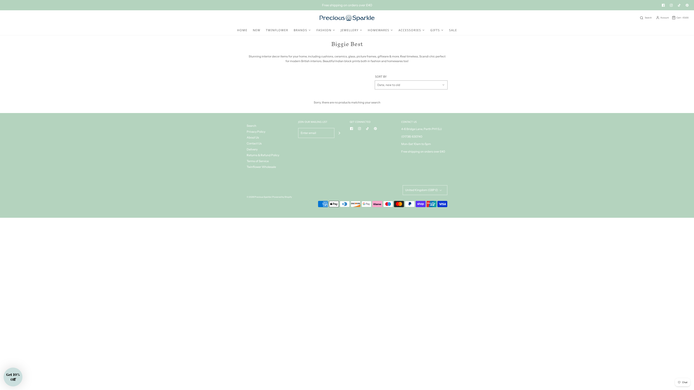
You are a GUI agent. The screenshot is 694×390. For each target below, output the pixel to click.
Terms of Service (258, 161)
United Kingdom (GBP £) (422, 190)
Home (242, 30)
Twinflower (277, 30)
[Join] (339, 133)
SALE (453, 30)
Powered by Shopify (282, 197)
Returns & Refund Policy (263, 155)
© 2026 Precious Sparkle (259, 197)
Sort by (381, 76)
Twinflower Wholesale (261, 167)
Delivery (252, 149)
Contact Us (254, 143)
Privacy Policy (256, 131)
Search (251, 125)
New (256, 30)
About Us (253, 137)
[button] (13, 377)
